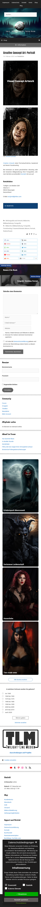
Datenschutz (15, 2)
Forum (4, 403)
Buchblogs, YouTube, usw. (12, 838)
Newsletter (5, 411)
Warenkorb (7, 802)
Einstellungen (32, 862)
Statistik (29, 885)
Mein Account (6, 414)
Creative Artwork (8, 163)
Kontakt (24, 2)
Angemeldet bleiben (10, 384)
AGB (5, 805)
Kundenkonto (8, 799)
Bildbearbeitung (8, 223)
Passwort (5, 376)
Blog (21, 5)
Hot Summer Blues (8, 439)
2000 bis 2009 (9, 707)
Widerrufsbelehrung (10, 810)
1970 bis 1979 (9, 699)
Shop (36, 2)
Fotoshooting (7, 228)
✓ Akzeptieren (22, 894)
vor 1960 (8, 693)
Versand (7, 807)
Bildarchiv (26, 220)
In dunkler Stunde (7, 441)
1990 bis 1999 (9, 704)
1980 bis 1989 (9, 701)
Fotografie (17, 223)
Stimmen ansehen (20, 722)
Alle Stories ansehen (20, 679)
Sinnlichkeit (5, 444)
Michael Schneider (11, 156)
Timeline (4, 408)
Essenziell (12, 885)
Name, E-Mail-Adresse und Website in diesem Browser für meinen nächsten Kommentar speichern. (19, 335)
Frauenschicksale (18, 228)
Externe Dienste (14, 889)
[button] (12, 240)
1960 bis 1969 (9, 696)
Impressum (5, 2)
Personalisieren (21, 903)
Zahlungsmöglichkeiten (11, 813)
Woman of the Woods (10, 270)
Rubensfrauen (7, 231)
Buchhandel (8, 833)
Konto (30, 2)
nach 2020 (8, 712)
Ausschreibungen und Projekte (20, 753)
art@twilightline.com (14, 196)
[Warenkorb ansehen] (39, 40)
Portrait (32, 228)
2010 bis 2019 (9, 710)
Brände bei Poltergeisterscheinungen (14, 449)
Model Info (10, 206)
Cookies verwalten (10, 760)
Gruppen (5, 406)
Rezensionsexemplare (11, 835)
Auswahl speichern (21, 900)
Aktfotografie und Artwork (14, 220)
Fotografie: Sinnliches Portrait (27, 281)
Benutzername (7, 367)
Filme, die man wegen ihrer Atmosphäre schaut (17, 447)
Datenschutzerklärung (21, 341)
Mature (27, 228)
